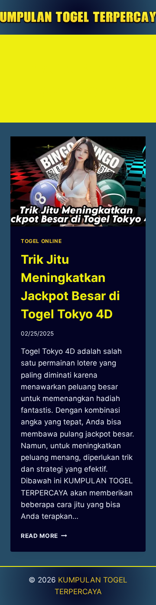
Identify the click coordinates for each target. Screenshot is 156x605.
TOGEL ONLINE (41, 241)
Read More (44, 535)
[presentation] (78, 181)
